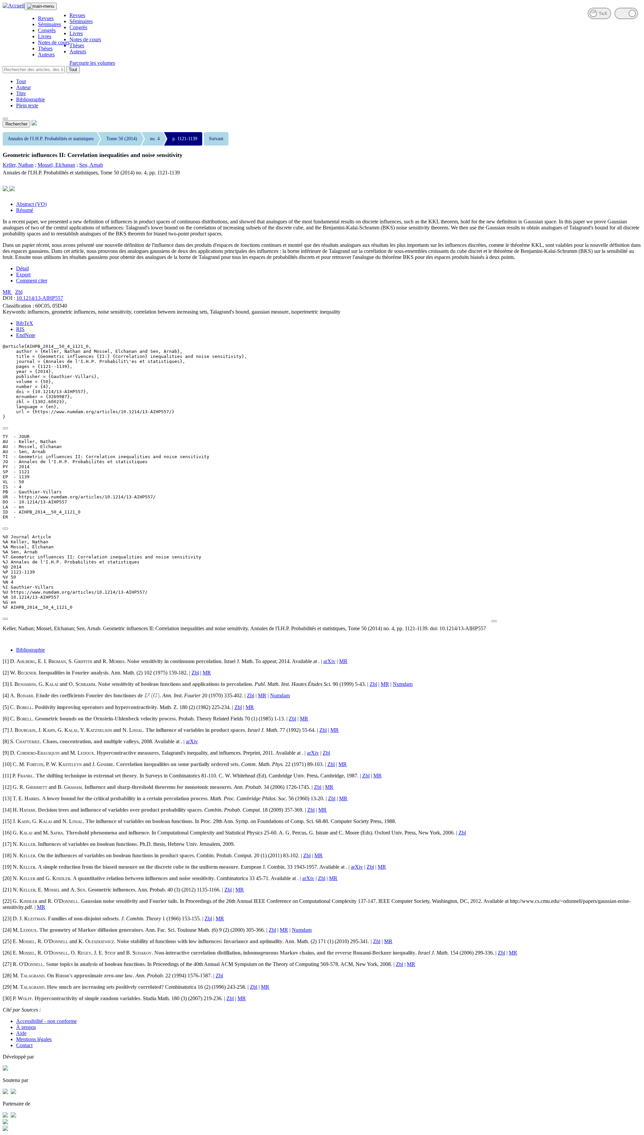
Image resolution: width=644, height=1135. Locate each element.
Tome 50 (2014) (121, 138)
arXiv (329, 661)
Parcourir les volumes (92, 63)
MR (7, 292)
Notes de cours (53, 42)
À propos (26, 1027)
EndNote (25, 335)
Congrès (47, 30)
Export (23, 274)
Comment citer (31, 280)
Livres (44, 36)
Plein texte (27, 105)
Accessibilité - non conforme (46, 1021)
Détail (22, 268)
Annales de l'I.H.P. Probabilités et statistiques (51, 138)
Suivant (216, 138)
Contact (24, 1045)
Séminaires (49, 24)
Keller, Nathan (18, 165)
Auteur (23, 87)
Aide (21, 1033)
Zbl (18, 292)
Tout (73, 69)
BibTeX (24, 323)
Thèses (45, 48)
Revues (46, 18)
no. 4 (155, 138)
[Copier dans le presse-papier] (5, 428)
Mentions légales (34, 1039)
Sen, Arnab (91, 165)
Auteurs (46, 54)
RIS (20, 329)
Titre (21, 93)
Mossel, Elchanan (56, 165)
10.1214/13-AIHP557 (39, 298)
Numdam (403, 684)
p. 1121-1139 (184, 138)
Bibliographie (30, 99)
